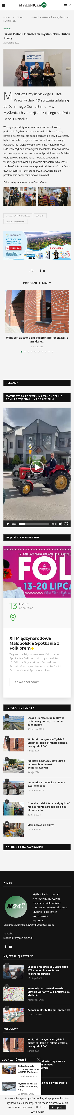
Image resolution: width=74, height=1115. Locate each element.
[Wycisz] (60, 524)
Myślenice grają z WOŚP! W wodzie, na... (28, 1086)
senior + (40, 215)
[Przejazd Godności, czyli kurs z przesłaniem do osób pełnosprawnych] (13, 766)
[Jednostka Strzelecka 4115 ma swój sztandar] (13, 788)
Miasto (20, 17)
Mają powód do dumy (41, 825)
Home (6, 17)
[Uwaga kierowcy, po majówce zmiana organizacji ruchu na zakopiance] (13, 723)
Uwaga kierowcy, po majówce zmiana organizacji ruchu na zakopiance (46, 721)
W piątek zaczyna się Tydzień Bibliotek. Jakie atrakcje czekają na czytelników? (47, 743)
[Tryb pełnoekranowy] (66, 524)
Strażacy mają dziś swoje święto (47, 1082)
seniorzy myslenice (15, 221)
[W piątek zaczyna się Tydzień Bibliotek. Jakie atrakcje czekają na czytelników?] (37, 311)
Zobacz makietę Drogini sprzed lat (49, 1010)
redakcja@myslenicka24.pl (18, 937)
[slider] (34, 524)
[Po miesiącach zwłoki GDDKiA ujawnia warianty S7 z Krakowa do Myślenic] (13, 994)
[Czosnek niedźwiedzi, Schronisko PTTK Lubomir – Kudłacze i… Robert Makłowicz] (13, 972)
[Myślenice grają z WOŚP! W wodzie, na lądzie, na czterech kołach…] (9, 1086)
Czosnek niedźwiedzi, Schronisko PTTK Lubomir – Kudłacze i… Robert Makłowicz (48, 970)
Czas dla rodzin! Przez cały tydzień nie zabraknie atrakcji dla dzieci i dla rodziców (49, 807)
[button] (37, 467)
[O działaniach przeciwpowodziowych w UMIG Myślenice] (9, 1069)
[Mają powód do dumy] (13, 830)
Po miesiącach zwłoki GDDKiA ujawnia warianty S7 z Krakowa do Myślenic (49, 992)
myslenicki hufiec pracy (18, 215)
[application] (37, 467)
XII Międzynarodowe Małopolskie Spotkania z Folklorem (34, 643)
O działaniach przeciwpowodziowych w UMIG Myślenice (28, 1069)
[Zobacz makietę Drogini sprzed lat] (13, 1015)
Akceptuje (57, 1107)
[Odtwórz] (8, 524)
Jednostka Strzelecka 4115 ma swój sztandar (46, 784)
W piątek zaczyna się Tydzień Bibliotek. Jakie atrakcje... (37, 339)
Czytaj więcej (38, 1112)
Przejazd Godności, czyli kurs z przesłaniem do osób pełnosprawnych (46, 764)
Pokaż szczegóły (27, 682)
